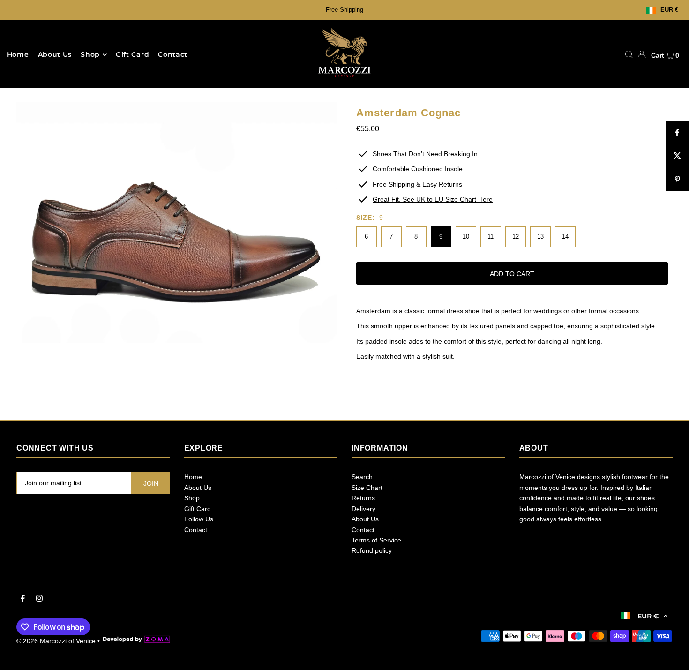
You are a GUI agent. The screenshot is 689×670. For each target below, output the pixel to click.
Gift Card (197, 508)
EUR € (669, 10)
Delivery (363, 508)
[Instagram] (39, 599)
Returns (363, 498)
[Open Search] (629, 54)
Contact (195, 530)
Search (362, 477)
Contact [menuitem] (172, 55)
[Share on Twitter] (677, 156)
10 (466, 236)
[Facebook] (23, 599)
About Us (197, 487)
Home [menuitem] (18, 55)
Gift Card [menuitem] (132, 55)
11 (490, 236)
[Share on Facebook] (677, 132)
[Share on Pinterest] (677, 179)
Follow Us (198, 519)
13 (540, 236)
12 (515, 236)
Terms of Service (376, 540)
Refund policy (372, 550)
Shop (90, 55)
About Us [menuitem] (55, 55)
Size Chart (367, 487)
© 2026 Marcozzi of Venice (56, 641)
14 (565, 236)
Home (193, 477)
